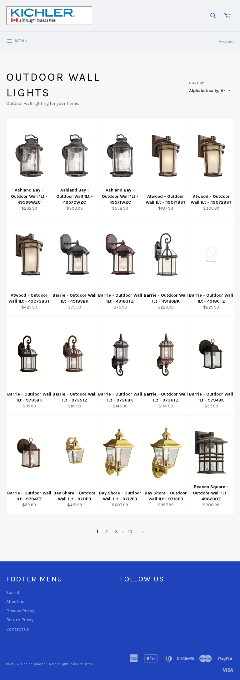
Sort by (196, 83)
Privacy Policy (20, 610)
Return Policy (19, 619)
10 (130, 531)
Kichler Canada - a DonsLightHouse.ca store (56, 664)
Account (226, 41)
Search (13, 592)
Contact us (17, 629)
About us (15, 601)
